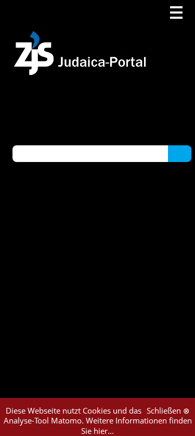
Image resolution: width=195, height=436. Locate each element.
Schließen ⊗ (168, 410)
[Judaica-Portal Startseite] (82, 37)
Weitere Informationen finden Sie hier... (136, 425)
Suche (179, 153)
